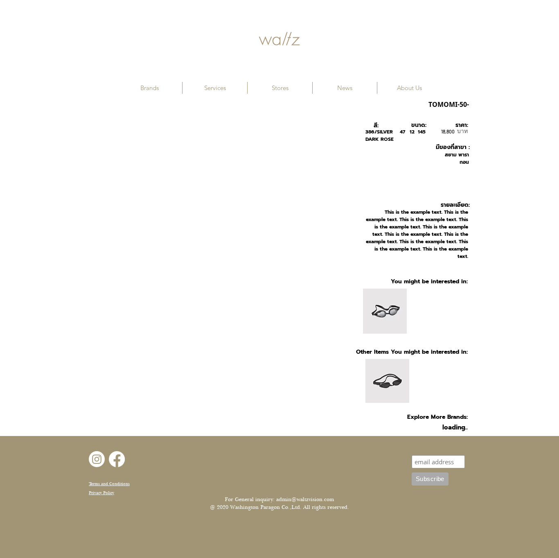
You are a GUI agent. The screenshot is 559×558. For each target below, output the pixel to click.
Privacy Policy (101, 492)
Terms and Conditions (109, 483)
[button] (149, 88)
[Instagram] (97, 459)
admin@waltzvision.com (305, 499)
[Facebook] (117, 459)
